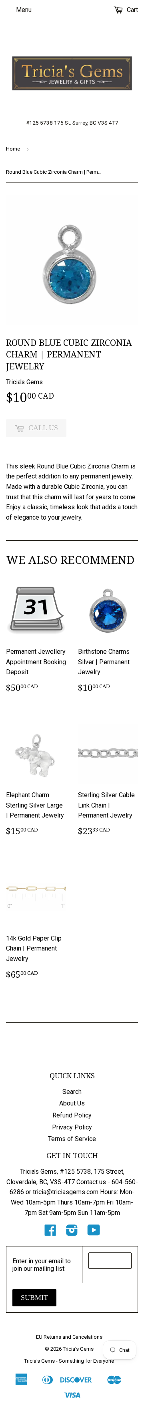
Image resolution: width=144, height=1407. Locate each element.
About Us (72, 1103)
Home (13, 149)
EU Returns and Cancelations (69, 1337)
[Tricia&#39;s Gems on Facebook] (50, 1232)
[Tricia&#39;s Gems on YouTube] (94, 1232)
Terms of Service (72, 1139)
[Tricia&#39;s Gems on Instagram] (72, 1232)
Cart (131, 10)
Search (72, 1091)
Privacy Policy (72, 1127)
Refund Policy (72, 1115)
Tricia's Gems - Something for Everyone (69, 1361)
